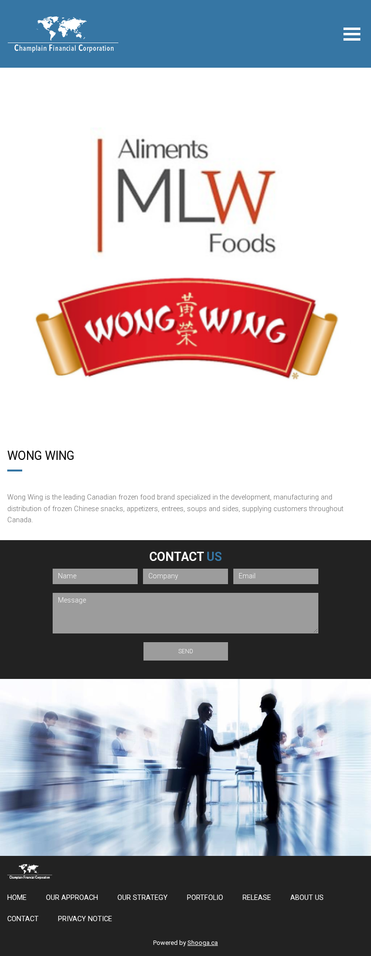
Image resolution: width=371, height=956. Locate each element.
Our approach (72, 898)
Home (17, 898)
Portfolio (205, 898)
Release (257, 898)
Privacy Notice (85, 919)
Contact (23, 919)
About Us (307, 898)
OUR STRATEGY (142, 898)
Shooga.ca (202, 942)
